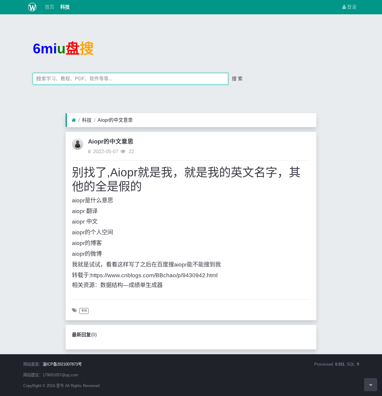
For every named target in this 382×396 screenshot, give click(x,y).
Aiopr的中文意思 (115, 120)
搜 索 (237, 78)
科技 (64, 7)
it (89, 151)
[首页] (74, 120)
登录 (351, 7)
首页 (49, 7)
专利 (84, 310)
